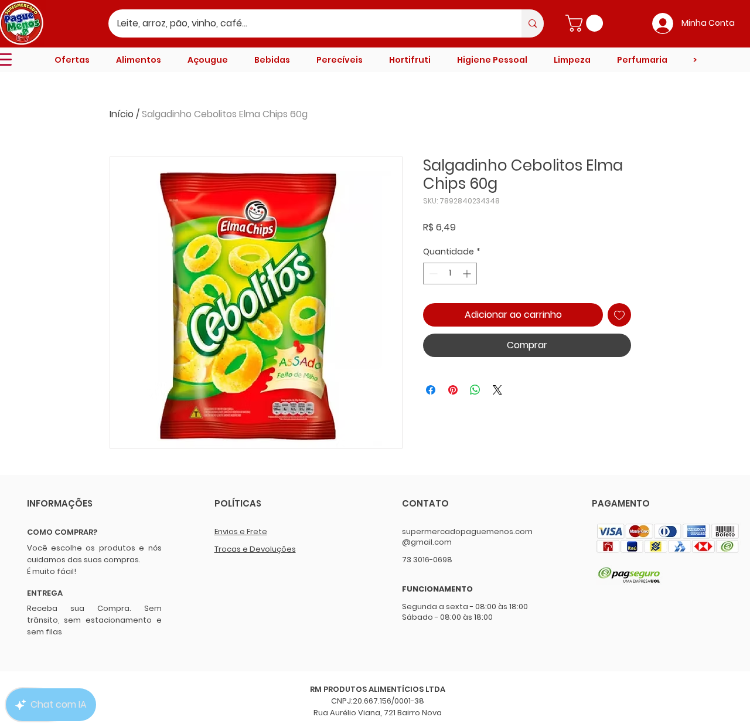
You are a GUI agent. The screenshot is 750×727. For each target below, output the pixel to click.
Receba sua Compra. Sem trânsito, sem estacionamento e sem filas (94, 620)
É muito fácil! (51, 571)
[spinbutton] (450, 273)
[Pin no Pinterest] (453, 390)
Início (122, 114)
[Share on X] (497, 390)
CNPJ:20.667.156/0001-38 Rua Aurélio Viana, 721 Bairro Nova (377, 706)
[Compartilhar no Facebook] (431, 390)
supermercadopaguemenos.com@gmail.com (467, 537)
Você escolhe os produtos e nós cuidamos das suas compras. (94, 553)
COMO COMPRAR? (62, 532)
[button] (586, 23)
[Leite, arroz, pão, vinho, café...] (532, 23)
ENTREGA (45, 593)
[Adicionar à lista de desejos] (619, 315)
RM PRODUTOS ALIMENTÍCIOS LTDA (377, 689)
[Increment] (468, 273)
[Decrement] (432, 273)
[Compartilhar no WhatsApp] (475, 390)
